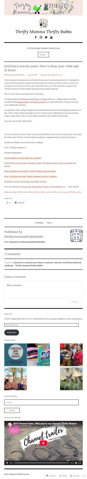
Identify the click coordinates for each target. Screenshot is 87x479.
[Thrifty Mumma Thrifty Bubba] (43, 7)
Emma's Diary (35, 192)
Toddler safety (75, 192)
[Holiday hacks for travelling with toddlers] (15, 379)
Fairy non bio (39, 102)
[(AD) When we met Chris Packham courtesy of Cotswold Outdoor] (71, 355)
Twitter (45, 186)
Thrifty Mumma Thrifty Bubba (43, 31)
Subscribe (8, 314)
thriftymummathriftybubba (14, 75)
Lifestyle (44, 75)
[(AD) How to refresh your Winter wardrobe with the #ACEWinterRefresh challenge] (38, 355)
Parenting (51, 75)
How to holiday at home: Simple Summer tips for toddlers (30, 176)
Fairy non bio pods (61, 192)
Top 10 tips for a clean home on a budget (22, 158)
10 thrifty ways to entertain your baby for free (25, 181)
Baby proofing (11, 192)
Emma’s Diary (23, 102)
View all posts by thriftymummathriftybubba (24, 242)
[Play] (7, 463)
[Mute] (76, 463)
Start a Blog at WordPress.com (16, 474)
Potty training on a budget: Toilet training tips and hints (30, 171)
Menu (42, 54)
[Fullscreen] (80, 463)
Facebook (26, 186)
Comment (74, 302)
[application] (43, 443)
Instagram (36, 186)
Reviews (59, 75)
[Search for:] (41, 402)
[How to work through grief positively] (71, 379)
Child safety (23, 192)
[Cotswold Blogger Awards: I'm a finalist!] (15, 355)
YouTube (58, 186)
